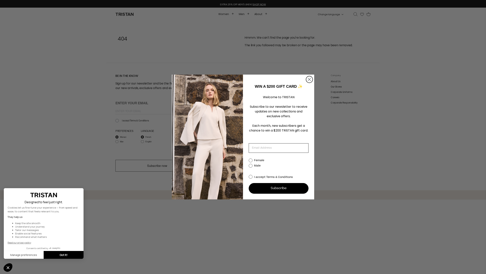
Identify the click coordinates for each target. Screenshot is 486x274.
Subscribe (278, 188)
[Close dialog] (309, 79)
